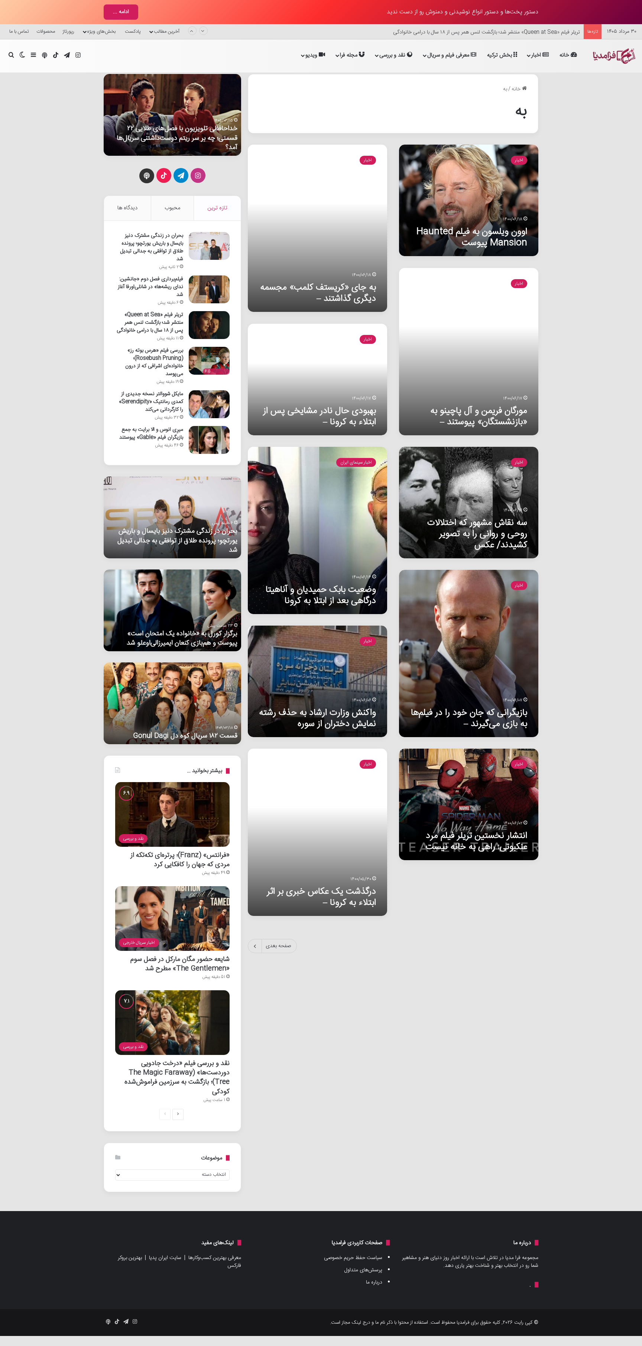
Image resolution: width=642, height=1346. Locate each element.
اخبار (536, 55)
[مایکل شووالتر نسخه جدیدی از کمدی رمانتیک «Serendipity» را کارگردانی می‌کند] (209, 404)
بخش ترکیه (500, 55)
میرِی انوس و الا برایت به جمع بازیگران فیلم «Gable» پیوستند (151, 433)
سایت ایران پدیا (165, 1257)
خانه (565, 55)
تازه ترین (217, 208)
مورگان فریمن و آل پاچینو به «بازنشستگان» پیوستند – (478, 416)
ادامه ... (121, 11)
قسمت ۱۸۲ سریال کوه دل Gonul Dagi (185, 736)
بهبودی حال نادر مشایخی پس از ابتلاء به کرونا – (319, 416)
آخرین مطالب (166, 32)
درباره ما (374, 1282)
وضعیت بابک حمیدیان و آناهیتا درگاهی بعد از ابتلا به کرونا (321, 595)
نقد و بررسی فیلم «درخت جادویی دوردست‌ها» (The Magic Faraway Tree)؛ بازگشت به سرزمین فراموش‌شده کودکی (177, 1077)
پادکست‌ (133, 32)
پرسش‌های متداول (363, 1270)
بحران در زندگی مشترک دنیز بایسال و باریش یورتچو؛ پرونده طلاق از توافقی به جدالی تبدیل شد (151, 247)
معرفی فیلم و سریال (449, 55)
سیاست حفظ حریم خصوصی (353, 1257)
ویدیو (312, 55)
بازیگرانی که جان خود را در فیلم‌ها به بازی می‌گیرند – (469, 718)
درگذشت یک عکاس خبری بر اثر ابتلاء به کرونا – (321, 897)
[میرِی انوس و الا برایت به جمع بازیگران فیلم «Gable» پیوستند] (209, 440)
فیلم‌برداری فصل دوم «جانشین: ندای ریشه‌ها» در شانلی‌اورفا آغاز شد (150, 287)
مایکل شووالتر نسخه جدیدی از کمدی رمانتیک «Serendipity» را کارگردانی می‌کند (151, 402)
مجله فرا (349, 55)
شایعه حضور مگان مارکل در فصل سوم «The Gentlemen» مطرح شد (180, 963)
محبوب (172, 208)
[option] (172, 115)
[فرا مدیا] (613, 56)
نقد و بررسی (393, 55)
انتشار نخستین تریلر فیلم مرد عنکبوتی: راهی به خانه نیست (476, 841)
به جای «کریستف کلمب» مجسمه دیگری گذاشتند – (318, 293)
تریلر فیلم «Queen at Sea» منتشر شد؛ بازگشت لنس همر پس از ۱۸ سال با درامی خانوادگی (486, 31)
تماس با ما (19, 32)
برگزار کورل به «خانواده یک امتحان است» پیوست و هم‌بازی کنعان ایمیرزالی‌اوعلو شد (182, 638)
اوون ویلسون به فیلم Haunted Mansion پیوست (471, 237)
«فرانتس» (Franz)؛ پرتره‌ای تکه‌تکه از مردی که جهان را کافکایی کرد (180, 859)
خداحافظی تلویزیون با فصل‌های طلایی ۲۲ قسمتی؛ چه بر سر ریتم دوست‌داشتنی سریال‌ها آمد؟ (177, 138)
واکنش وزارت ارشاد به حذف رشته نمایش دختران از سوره (317, 718)
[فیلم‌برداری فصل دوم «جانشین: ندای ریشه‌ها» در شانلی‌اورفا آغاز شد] (209, 289)
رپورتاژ (68, 32)
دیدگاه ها (127, 208)
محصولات (45, 32)
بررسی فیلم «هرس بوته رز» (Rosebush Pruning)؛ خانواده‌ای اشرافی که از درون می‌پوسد (154, 362)
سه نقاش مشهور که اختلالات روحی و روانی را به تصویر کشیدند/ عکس (477, 534)
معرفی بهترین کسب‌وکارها (214, 1257)
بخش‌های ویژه (101, 32)
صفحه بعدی (278, 946)
